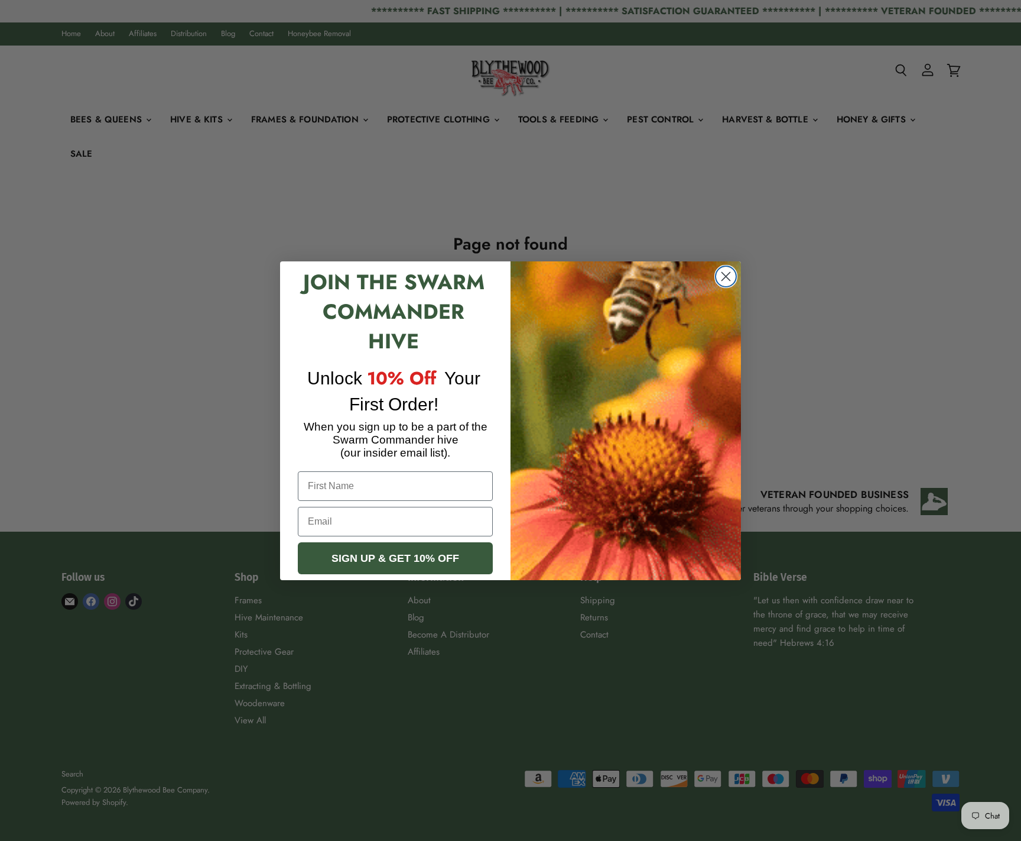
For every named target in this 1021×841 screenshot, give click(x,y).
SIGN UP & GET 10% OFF (395, 558)
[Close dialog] (726, 276)
